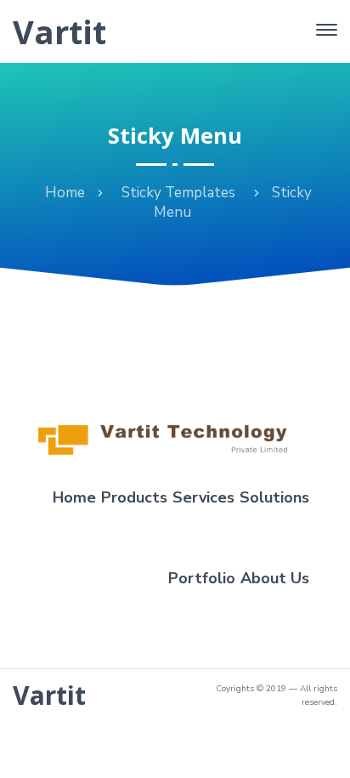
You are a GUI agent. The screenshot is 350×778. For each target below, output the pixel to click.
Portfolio (201, 578)
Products (134, 497)
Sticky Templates (178, 192)
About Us (274, 578)
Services (203, 497)
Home (65, 192)
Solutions (274, 497)
